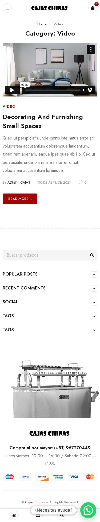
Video (9, 106)
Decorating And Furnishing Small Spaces (43, 121)
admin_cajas (18, 182)
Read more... (20, 198)
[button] (88, 510)
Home (41, 24)
